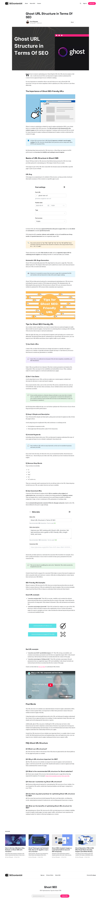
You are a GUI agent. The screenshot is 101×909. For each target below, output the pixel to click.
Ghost (94, 875)
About (26, 3)
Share (72, 22)
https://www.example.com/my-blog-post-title (57, 776)
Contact (39, 3)
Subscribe (91, 3)
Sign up (42, 875)
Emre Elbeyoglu (34, 21)
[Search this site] (80, 3)
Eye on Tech (41, 666)
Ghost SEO (32, 3)
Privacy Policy (49, 875)
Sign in (85, 3)
